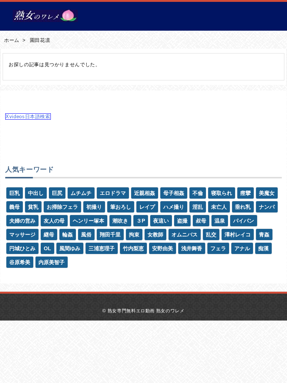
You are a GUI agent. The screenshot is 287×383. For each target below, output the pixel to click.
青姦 (264, 235)
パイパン (243, 221)
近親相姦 (144, 193)
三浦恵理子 (102, 248)
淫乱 (197, 207)
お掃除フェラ (62, 207)
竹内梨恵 (133, 248)
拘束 (134, 235)
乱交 (211, 235)
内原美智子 (51, 262)
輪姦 (67, 235)
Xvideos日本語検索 (28, 116)
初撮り (94, 207)
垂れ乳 (243, 207)
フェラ (218, 248)
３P (140, 221)
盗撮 (182, 221)
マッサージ (22, 235)
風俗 (86, 235)
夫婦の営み (22, 221)
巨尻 (57, 193)
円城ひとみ (22, 248)
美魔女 (267, 193)
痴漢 (263, 248)
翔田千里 (110, 235)
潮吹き (120, 221)
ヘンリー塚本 (88, 221)
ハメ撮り (173, 207)
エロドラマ (113, 193)
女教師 (155, 235)
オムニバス (185, 235)
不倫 (197, 193)
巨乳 (14, 193)
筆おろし (120, 207)
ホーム (11, 40)
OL (47, 248)
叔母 (201, 221)
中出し (36, 193)
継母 (49, 235)
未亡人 (219, 207)
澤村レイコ (238, 235)
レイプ (147, 207)
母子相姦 (173, 193)
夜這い (161, 221)
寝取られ (221, 193)
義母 (14, 207)
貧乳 (33, 207)
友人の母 (54, 221)
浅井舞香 (191, 248)
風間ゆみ (69, 248)
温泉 (220, 221)
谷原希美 (19, 262)
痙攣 (245, 193)
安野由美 (162, 248)
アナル (242, 248)
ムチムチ (81, 193)
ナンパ (267, 207)
